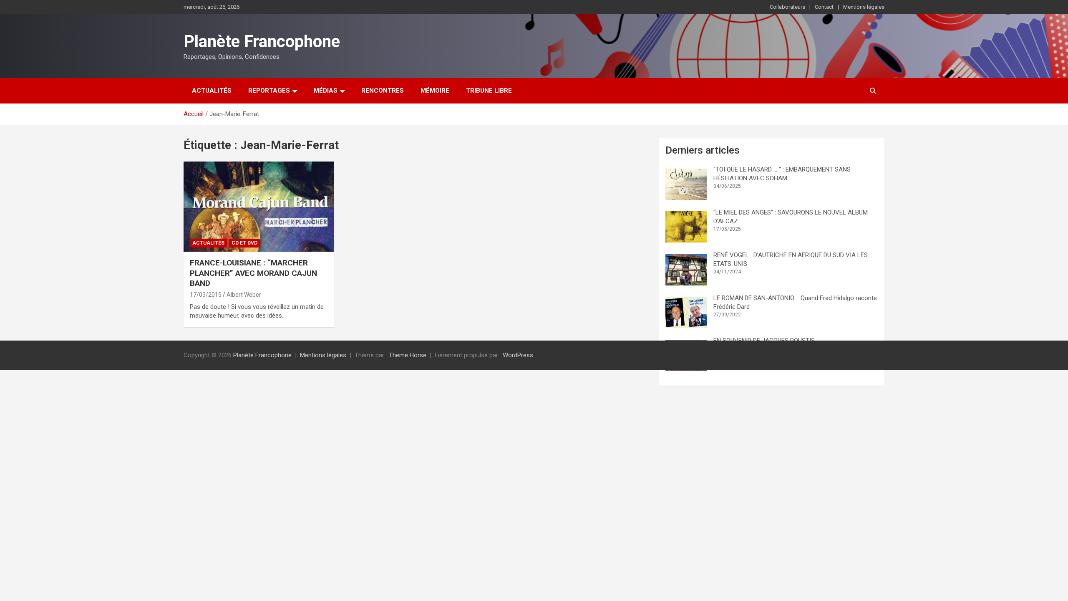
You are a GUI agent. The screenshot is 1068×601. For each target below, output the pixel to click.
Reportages (269, 90)
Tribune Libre (489, 90)
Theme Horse (407, 355)
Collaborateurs (787, 7)
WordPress (518, 355)
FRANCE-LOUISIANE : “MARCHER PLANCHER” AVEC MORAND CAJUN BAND (253, 273)
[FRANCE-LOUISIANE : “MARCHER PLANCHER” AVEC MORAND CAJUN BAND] (259, 206)
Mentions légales (863, 7)
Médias (326, 90)
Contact (824, 7)
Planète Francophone (262, 41)
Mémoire (435, 90)
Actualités (212, 90)
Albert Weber (244, 294)
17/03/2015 (206, 294)
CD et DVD (244, 243)
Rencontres (382, 90)
